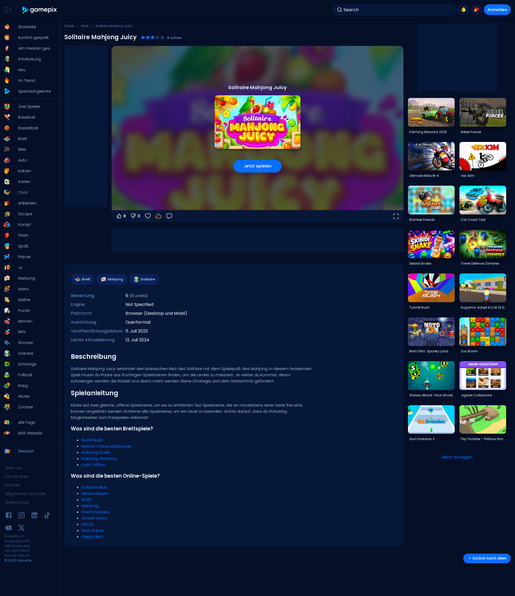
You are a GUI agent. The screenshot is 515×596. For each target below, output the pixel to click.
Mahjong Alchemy (99, 458)
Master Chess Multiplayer (107, 446)
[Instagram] (21, 516)
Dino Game (93, 530)
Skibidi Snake (420, 263)
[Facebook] (8, 516)
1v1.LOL (88, 524)
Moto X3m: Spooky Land (428, 351)
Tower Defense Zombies (480, 263)
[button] (28, 26)
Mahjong (115, 279)
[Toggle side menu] (6, 9)
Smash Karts (94, 518)
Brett (85, 26)
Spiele (69, 26)
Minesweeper (95, 493)
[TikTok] (47, 516)
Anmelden (497, 9)
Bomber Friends (422, 219)
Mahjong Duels (96, 452)
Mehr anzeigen (457, 457)
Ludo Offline (93, 464)
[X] (21, 529)
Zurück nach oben (489, 558)
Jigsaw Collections (476, 395)
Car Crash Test (473, 219)
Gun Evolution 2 (422, 439)
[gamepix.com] (40, 9)
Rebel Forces (471, 132)
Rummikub (92, 440)
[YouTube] (8, 529)
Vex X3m (467, 175)
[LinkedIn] (34, 516)
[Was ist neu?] (463, 9)
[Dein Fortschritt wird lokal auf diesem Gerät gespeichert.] (158, 216)
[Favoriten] (476, 9)
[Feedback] (169, 216)
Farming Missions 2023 (428, 132)
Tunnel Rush (419, 307)
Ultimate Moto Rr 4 (424, 175)
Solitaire (148, 279)
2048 (86, 499)
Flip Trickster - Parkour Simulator (483, 439)
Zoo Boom (469, 351)
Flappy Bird (92, 536)
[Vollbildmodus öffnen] (396, 216)
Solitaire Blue (94, 487)
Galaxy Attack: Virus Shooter (431, 395)
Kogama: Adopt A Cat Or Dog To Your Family (483, 307)
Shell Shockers (96, 512)
